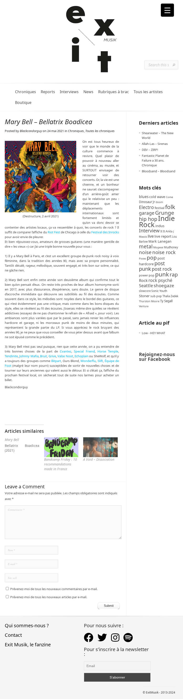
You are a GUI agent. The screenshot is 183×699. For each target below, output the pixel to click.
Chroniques (25, 91)
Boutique (23, 102)
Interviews (69, 91)
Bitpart (56, 361)
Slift (100, 361)
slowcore (145, 291)
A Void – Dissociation (98, 459)
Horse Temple (107, 351)
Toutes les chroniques (100, 131)
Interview (149, 230)
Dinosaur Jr (147, 202)
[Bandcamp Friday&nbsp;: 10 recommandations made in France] (61, 447)
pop (152, 257)
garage (146, 213)
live (151, 236)
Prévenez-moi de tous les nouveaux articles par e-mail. (48, 597)
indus (159, 225)
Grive (52, 356)
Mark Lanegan (160, 241)
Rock (143, 280)
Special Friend (84, 351)
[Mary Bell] (24, 446)
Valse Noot (65, 356)
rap (174, 274)
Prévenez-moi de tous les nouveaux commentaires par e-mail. (53, 589)
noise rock (164, 252)
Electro (146, 207)
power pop (146, 275)
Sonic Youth (159, 291)
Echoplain (81, 356)
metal (145, 246)
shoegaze (164, 285)
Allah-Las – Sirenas (155, 144)
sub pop (156, 296)
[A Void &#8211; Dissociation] (100, 447)
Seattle (146, 285)
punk (162, 274)
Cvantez (65, 351)
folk (170, 207)
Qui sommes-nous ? (27, 625)
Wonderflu (88, 361)
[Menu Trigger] (167, 10)
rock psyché (160, 280)
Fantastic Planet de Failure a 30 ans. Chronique (155, 160)
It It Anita (166, 231)
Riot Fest (54, 232)
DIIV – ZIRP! (150, 150)
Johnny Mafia (28, 356)
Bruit (43, 356)
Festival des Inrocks (105, 232)
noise (145, 252)
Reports (48, 91)
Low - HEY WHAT (153, 333)
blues (143, 196)
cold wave (157, 196)
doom (159, 202)
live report (162, 236)
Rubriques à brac (113, 91)
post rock (162, 269)
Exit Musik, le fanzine (28, 644)
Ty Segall (166, 301)
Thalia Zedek (170, 296)
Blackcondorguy (31, 131)
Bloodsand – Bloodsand (158, 171)
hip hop (148, 218)
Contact (13, 635)
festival (159, 208)
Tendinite (11, 356)
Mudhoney (171, 247)
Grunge (164, 212)
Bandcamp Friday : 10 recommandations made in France (60, 464)
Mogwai (158, 247)
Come (169, 197)
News (88, 91)
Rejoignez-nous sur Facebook (157, 356)
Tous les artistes (148, 91)
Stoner (144, 295)
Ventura (143, 306)
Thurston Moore (149, 301)
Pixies (142, 258)
